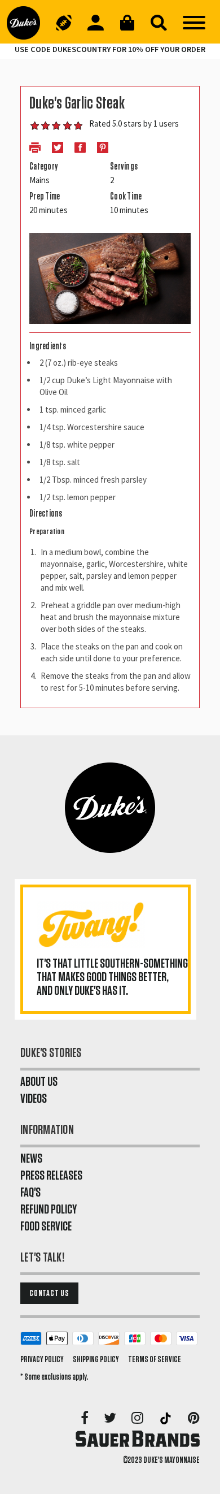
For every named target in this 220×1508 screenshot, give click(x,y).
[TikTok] (166, 1418)
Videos (33, 1099)
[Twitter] (111, 1418)
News (31, 1158)
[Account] (95, 22)
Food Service (46, 1226)
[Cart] (127, 22)
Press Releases (51, 1175)
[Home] (27, 22)
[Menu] (194, 22)
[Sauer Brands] (138, 1438)
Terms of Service (154, 1359)
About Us (39, 1082)
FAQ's (30, 1192)
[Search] (158, 22)
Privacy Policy (42, 1359)
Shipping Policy (96, 1359)
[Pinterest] (194, 1418)
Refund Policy (48, 1209)
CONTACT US (49, 1293)
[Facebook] (85, 1418)
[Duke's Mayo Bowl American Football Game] (64, 22)
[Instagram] (138, 1418)
